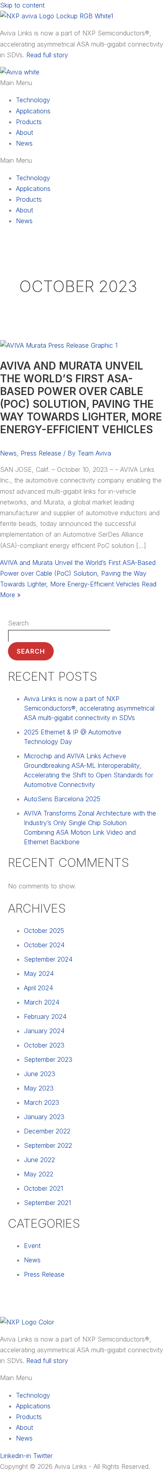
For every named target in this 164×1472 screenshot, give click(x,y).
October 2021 (43, 1188)
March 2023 (41, 1102)
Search (18, 623)
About (24, 132)
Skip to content (22, 5)
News (24, 143)
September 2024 (48, 959)
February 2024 (45, 1016)
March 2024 (41, 1002)
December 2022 (47, 1131)
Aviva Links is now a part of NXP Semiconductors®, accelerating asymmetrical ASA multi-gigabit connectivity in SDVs (89, 708)
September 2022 (48, 1145)
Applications (33, 111)
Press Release (41, 453)
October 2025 (44, 931)
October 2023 (44, 1045)
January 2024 (44, 1031)
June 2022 (39, 1160)
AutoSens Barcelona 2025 (62, 799)
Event (32, 1246)
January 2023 (44, 1117)
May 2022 (38, 1174)
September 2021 (47, 1203)
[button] (82, 83)
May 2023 (39, 1088)
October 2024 (44, 945)
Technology (33, 100)
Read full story (47, 55)
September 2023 (48, 1059)
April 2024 (38, 988)
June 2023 (39, 1074)
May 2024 (39, 973)
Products (29, 122)
